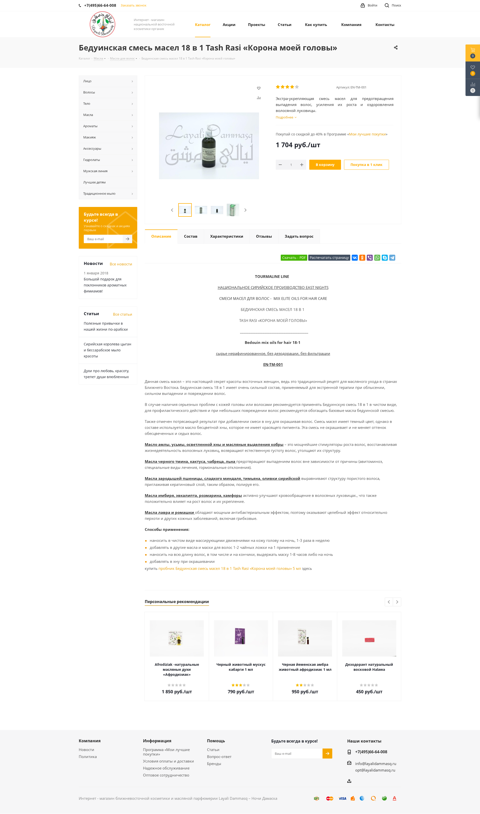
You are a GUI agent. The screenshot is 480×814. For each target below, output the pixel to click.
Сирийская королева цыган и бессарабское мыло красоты (107, 350)
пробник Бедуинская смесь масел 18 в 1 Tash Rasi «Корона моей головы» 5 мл (229, 568)
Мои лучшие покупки (367, 134)
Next (245, 210)
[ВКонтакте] (355, 258)
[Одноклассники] (362, 258)
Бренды (214, 763)
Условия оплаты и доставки (168, 761)
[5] (297, 87)
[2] (282, 87)
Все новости (121, 263)
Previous (172, 210)
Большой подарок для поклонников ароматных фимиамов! (105, 285)
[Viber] (370, 258)
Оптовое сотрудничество (166, 775)
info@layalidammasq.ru (375, 763)
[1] (278, 87)
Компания (89, 741)
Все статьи (122, 314)
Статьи (213, 749)
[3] (287, 87)
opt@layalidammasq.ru (375, 770)
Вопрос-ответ (219, 756)
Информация (157, 741)
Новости (86, 749)
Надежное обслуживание (166, 768)
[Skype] (385, 258)
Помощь (216, 741)
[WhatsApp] (377, 258)
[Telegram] (392, 258)
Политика (88, 756)
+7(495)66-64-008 (371, 752)
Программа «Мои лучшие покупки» (166, 752)
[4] (292, 87)
